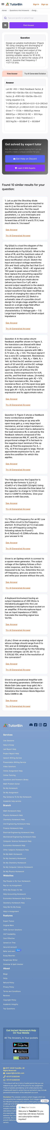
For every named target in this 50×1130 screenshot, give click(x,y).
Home (4, 10)
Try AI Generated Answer (18, 235)
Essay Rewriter (9, 956)
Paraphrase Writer (10, 960)
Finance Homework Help (13, 828)
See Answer (11, 229)
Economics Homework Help (14, 845)
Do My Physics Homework (13, 871)
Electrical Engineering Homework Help (18, 832)
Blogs (5, 974)
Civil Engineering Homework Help (16, 824)
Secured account (10, 947)
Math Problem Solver (11, 784)
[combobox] (25, 18)
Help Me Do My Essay (12, 907)
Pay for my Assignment (12, 885)
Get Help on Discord (26, 158)
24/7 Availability (9, 934)
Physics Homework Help (13, 815)
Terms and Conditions (12, 991)
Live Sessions (8, 741)
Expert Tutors (8, 921)
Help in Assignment (11, 911)
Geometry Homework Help (14, 903)
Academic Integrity (10, 1004)
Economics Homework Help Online (17, 898)
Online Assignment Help (13, 771)
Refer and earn (9, 951)
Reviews (6, 995)
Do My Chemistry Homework (14, 863)
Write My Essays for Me (12, 890)
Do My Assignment (10, 792)
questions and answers (19, 10)
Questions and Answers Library (15, 780)
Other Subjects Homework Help (16, 850)
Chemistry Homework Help (14, 819)
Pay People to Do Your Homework (16, 881)
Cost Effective (9, 938)
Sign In (36, 4)
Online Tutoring (9, 775)
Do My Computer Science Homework (18, 867)
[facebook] (31, 724)
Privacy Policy (8, 987)
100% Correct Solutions (12, 930)
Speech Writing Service (12, 758)
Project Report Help (11, 753)
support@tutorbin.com (15, 1073)
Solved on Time (9, 943)
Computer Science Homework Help (17, 841)
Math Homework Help (12, 811)
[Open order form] (1, 8)
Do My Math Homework (12, 854)
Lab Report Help (9, 749)
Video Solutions (9, 766)
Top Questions (9, 1009)
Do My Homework (10, 788)
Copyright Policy (9, 1000)
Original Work (8, 925)
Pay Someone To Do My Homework (17, 797)
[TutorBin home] (14, 4)
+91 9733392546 (13, 1076)
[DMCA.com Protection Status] (21, 1058)
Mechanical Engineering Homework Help (19, 837)
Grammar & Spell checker (13, 964)
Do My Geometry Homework (14, 858)
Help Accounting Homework (14, 894)
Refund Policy (8, 983)
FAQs (5, 978)
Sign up (44, 4)
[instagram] (40, 724)
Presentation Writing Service (14, 762)
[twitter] (45, 724)
